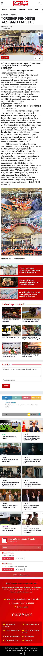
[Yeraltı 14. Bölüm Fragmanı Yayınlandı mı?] (10, 449)
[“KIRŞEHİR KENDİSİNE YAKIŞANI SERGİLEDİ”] (21, 42)
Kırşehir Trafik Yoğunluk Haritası (30, 631)
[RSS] (30, 614)
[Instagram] (19, 614)
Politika (13, 9)
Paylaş (6, 58)
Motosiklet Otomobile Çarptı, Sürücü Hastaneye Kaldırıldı (31, 320)
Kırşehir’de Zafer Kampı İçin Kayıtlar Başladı (30, 355)
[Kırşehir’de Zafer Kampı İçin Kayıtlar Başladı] (31, 348)
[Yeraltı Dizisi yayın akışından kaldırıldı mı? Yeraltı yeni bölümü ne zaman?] (10, 472)
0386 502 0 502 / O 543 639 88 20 (23, 603)
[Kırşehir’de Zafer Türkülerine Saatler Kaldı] (11, 313)
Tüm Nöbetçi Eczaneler (22, 575)
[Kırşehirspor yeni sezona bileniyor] (10, 426)
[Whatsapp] (27, 614)
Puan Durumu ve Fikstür (12, 636)
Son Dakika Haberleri (11, 640)
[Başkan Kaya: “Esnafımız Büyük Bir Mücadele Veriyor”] (31, 330)
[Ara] (40, 3)
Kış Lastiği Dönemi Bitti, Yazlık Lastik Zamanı (9, 529)
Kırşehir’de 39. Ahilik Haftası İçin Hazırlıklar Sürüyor (10, 355)
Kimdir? (26, 434)
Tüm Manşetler (29, 636)
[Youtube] (23, 614)
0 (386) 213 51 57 (8, 558)
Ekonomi (21, 9)
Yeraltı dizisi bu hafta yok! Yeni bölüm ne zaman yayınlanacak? (31, 507)
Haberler (4, 15)
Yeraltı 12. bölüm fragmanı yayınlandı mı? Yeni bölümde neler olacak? (32, 530)
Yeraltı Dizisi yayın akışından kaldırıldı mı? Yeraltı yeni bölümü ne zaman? (10, 484)
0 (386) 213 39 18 (8, 569)
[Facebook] (12, 614)
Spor (4, 434)
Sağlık (37, 9)
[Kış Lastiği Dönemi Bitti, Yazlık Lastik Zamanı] (10, 518)
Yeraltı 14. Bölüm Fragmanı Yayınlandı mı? (10, 460)
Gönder (5, 386)
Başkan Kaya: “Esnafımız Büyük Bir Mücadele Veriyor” (31, 338)
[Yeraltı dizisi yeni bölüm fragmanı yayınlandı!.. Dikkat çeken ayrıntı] (32, 472)
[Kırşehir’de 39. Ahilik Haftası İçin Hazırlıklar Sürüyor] (11, 348)
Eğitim (30, 9)
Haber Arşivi (28, 640)
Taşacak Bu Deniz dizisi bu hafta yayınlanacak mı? (9, 506)
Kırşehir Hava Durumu (32, 624)
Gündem (5, 9)
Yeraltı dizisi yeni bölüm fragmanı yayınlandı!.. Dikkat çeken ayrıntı (32, 484)
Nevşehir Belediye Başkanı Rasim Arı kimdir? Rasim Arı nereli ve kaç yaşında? (32, 438)
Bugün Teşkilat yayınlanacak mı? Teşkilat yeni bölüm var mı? (32, 461)
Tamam (21, 653)
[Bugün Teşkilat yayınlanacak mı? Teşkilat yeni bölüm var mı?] (32, 449)
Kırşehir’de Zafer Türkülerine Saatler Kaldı (10, 320)
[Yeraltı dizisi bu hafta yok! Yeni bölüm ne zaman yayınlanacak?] (32, 495)
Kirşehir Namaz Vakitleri (13, 630)
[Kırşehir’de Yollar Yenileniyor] (11, 330)
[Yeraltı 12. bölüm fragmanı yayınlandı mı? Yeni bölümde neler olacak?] (32, 518)
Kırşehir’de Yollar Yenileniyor (10, 337)
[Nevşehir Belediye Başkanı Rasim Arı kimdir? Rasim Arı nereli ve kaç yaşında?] (32, 426)
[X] (16, 614)
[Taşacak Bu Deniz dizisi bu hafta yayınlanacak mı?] (10, 495)
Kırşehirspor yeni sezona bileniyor (9, 437)
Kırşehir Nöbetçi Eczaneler (9, 625)
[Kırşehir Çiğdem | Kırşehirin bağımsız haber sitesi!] (20, 3)
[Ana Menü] (2, 3)
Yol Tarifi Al (20, 558)
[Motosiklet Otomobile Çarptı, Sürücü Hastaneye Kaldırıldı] (31, 313)
